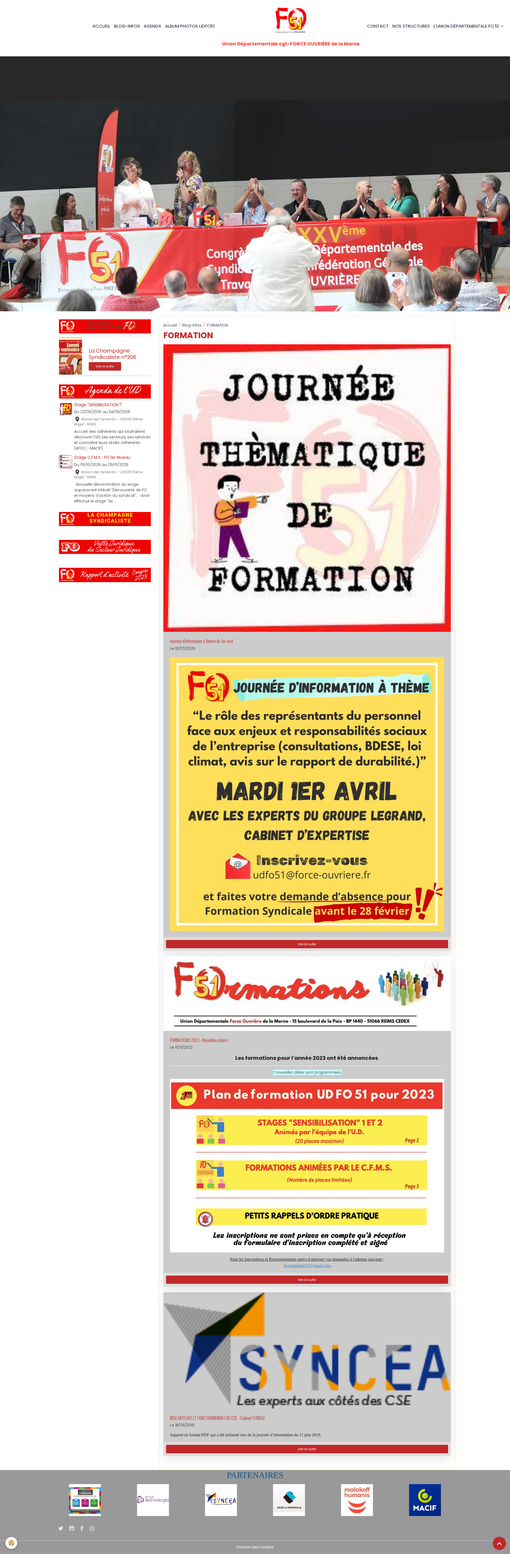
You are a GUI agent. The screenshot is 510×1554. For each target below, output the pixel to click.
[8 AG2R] (289, 1499)
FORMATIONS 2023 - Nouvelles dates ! (199, 1040)
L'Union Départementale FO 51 (467, 26)
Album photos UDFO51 (190, 26)
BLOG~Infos (127, 26)
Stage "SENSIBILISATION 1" (98, 405)
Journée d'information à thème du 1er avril (201, 641)
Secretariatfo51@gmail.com (307, 1265)
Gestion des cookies (255, 1547)
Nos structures (411, 26)
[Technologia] (153, 1499)
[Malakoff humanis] (357, 1499)
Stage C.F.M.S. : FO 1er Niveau (102, 457)
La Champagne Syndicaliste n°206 (112, 354)
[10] (85, 1499)
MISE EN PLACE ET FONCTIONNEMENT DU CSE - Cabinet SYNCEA (217, 1418)
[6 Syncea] (221, 1499)
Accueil (101, 26)
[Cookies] (11, 1543)
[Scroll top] (499, 1543)
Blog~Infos (192, 325)
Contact (378, 26)
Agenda (152, 26)
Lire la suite (307, 944)
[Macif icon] (425, 1499)
